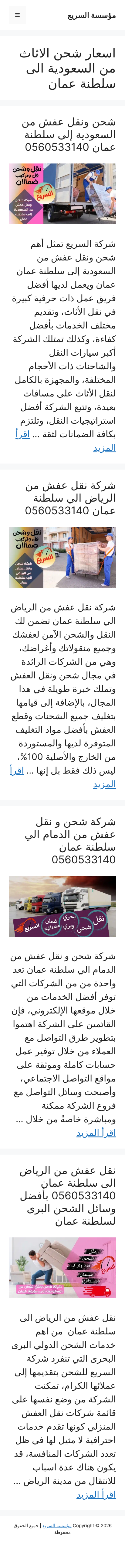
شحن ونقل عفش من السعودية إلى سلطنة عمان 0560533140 (69, 134)
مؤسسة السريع (92, 15)
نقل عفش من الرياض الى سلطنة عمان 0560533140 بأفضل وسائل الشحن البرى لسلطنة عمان (67, 1195)
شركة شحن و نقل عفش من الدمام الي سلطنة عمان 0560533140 (70, 840)
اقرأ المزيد (96, 1132)
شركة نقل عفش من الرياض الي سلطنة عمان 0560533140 (70, 498)
